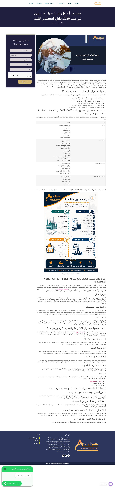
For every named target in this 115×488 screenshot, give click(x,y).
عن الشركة (39, 3)
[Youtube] (63, 455)
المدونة (69, 3)
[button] (4, 469)
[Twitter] (66, 455)
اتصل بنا (31, 3)
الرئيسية (76, 3)
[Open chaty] (111, 484)
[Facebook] (68, 455)
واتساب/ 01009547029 (96, 381)
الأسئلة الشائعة (49, 3)
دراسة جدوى (61, 3)
